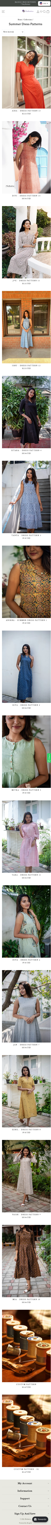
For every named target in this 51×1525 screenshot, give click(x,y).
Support (25, 1498)
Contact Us (25, 1506)
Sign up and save (24, 1513)
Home (20, 19)
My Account (25, 1483)
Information (25, 1491)
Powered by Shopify (25, 1523)
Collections (28, 19)
